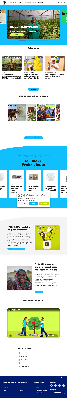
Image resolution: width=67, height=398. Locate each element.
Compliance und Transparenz (41, 390)
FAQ (20, 387)
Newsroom (35, 2)
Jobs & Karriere (6, 390)
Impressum (38, 384)
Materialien (22, 390)
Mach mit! (40, 2)
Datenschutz (38, 387)
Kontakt (21, 384)
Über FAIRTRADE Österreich (9, 384)
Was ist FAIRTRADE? (13, 2)
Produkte (21, 2)
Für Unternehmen (27, 2)
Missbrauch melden (39, 392)
